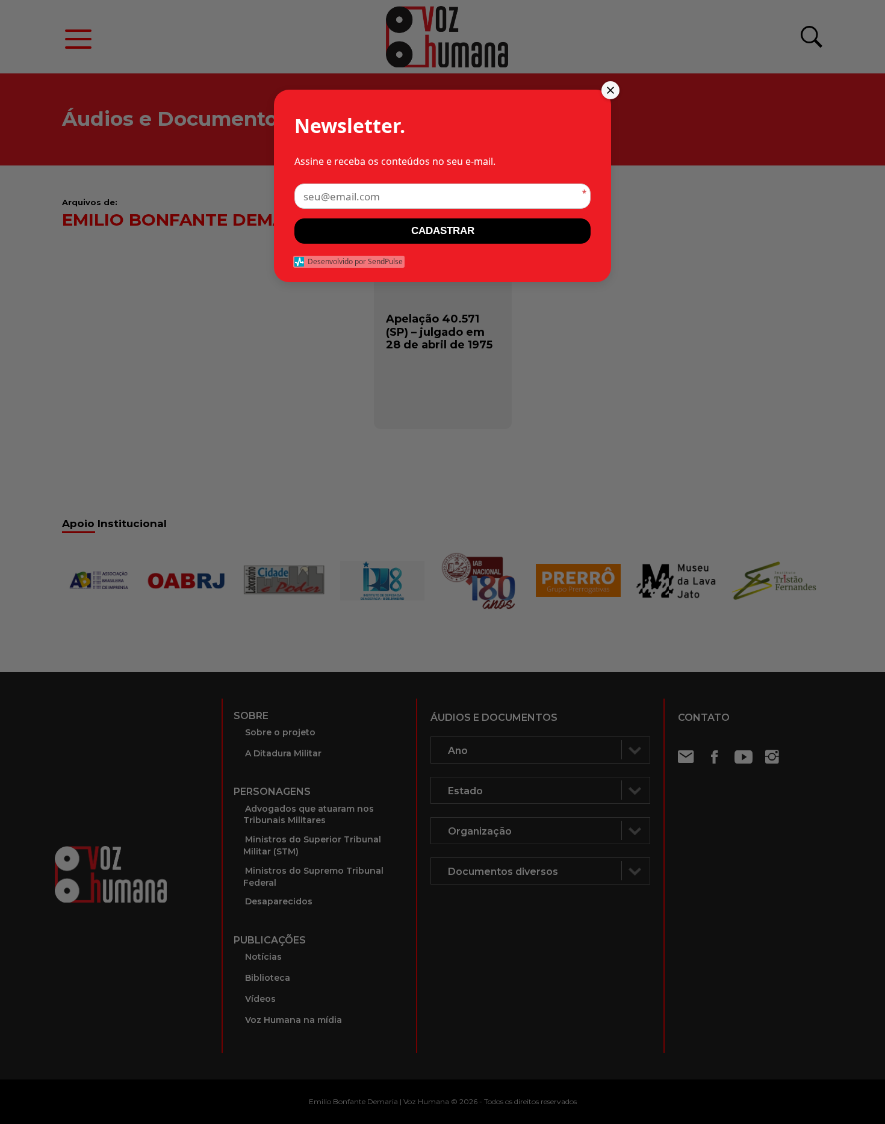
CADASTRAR (442, 230)
